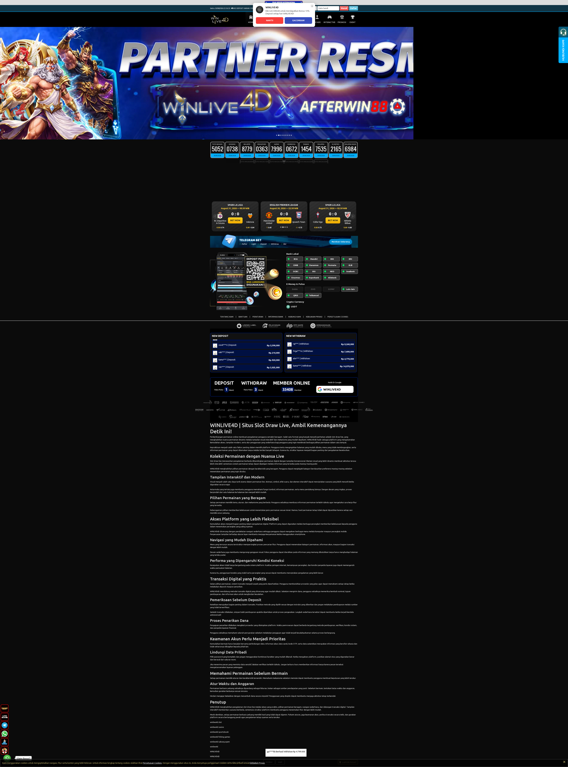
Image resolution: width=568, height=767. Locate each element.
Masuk (344, 8)
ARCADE (317, 22)
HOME (251, 22)
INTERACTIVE (329, 22)
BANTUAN (243, 317)
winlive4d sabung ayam (220, 742)
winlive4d (214, 747)
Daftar (353, 8)
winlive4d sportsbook (219, 732)
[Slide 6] (287, 135)
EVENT (353, 22)
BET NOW (235, 220)
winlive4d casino (217, 727)
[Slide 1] (276, 135)
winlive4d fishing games (220, 737)
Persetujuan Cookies (152, 763)
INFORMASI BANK (275, 317)
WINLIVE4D (312, 440)
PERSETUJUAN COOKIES (337, 317)
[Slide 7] (289, 135)
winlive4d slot (216, 722)
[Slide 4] (283, 135)
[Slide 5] (285, 135)
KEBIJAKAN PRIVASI (314, 317)
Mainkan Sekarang (341, 242)
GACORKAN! (298, 20)
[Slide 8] (291, 135)
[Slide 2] (278, 135)
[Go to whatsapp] (7, 758)
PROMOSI (342, 22)
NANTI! (269, 20)
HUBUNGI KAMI (294, 317)
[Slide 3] (280, 135)
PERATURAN (257, 317)
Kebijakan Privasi (257, 763)
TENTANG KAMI (226, 317)
